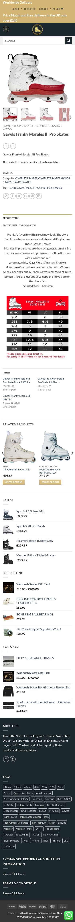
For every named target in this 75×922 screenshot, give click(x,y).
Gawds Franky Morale (50, 187)
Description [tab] (11, 218)
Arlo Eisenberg (44, 793)
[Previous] (8, 78)
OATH (39, 828)
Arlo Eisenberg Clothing (16, 798)
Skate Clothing (50, 834)
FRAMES (54, 810)
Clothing (39, 804)
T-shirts (35, 840)
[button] (23, 9)
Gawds (12, 187)
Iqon (46, 816)
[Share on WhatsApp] (6, 196)
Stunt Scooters (11, 840)
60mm (17, 787)
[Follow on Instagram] (13, 759)
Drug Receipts (28, 810)
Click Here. (18, 874)
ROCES (35, 834)
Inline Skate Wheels (30, 816)
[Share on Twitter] (19, 196)
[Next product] (6, 146)
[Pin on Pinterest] (32, 196)
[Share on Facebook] (13, 196)
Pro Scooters (52, 828)
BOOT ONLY (63, 798)
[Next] (66, 78)
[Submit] (68, 40)
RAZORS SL (22, 834)
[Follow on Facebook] (6, 759)
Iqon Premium (38, 822)
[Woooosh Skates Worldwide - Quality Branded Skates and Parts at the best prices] (37, 29)
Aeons (7, 793)
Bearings (49, 798)
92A (52, 787)
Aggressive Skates (23, 793)
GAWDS (7, 128)
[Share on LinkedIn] (39, 196)
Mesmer (8, 828)
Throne (56, 840)
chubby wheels (24, 804)
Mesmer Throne (24, 828)
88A (36, 787)
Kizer (52, 822)
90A (44, 787)
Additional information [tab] (19, 225)
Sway (25, 840)
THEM (46, 840)
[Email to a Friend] (26, 196)
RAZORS (8, 834)
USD (66, 840)
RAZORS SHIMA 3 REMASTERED (49, 471)
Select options (13, 482)
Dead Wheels (11, 810)
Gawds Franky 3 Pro (27, 187)
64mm (27, 787)
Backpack (37, 798)
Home (7, 125)
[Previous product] (13, 146)
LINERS (62, 822)
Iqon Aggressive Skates (16, 822)
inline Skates (10, 816)
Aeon (60, 787)
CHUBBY (8, 804)
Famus (42, 810)
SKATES (28, 125)
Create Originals (55, 804)
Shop (17, 125)
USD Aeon (9, 846)
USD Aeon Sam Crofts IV (17, 469)
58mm (7, 787)
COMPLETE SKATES (48, 125)
